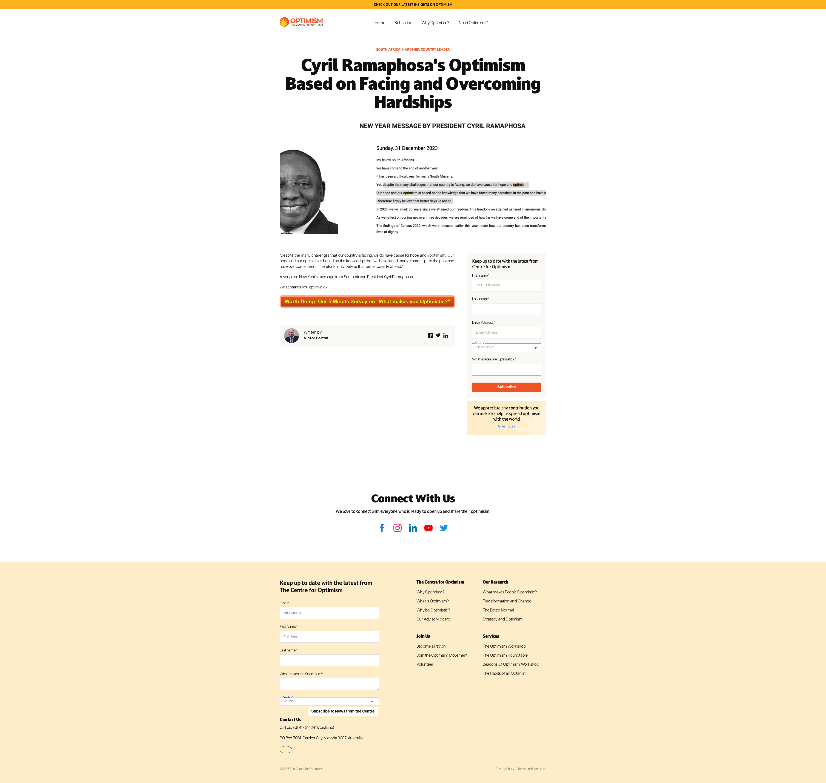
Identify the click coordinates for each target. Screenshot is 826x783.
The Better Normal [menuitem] (498, 610)
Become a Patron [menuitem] (431, 647)
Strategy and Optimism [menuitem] (502, 620)
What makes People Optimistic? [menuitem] (510, 592)
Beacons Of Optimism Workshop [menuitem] (511, 665)
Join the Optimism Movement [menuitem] (441, 656)
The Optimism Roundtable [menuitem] (505, 656)
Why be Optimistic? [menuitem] (433, 610)
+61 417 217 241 (304, 728)
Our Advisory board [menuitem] (433, 620)
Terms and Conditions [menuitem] (532, 769)
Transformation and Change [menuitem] (507, 601)
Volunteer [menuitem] (424, 665)
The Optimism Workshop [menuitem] (504, 647)
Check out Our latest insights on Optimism (413, 4)
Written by (316, 335)
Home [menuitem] (380, 23)
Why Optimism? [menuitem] (436, 23)
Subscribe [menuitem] (403, 23)
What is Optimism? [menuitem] (432, 601)
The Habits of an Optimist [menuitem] (504, 674)
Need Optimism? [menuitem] (473, 23)
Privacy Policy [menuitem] (505, 769)
